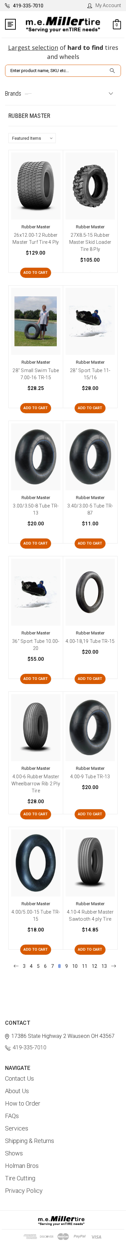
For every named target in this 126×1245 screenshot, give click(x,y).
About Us (17, 1090)
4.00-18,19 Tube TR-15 (90, 641)
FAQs (12, 1115)
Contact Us (19, 1078)
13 (104, 966)
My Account (108, 5)
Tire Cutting (20, 1178)
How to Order (22, 1103)
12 (94, 966)
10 (75, 966)
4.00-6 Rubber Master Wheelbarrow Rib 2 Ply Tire (35, 783)
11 (84, 966)
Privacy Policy (24, 1190)
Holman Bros (22, 1165)
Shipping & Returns (29, 1140)
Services (16, 1128)
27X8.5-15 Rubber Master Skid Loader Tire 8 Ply (90, 242)
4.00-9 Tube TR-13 (90, 776)
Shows (14, 1153)
